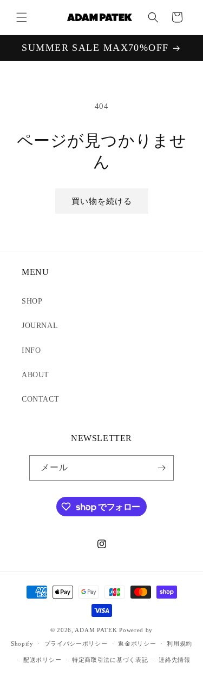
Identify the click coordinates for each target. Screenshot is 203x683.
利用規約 (179, 643)
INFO (31, 350)
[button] (22, 17)
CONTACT (40, 399)
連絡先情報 (175, 659)
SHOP (32, 301)
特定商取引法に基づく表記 (110, 659)
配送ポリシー (42, 659)
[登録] (161, 468)
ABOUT (35, 375)
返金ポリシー (137, 643)
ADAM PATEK (96, 630)
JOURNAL (40, 325)
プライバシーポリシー (76, 643)
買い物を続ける (101, 201)
